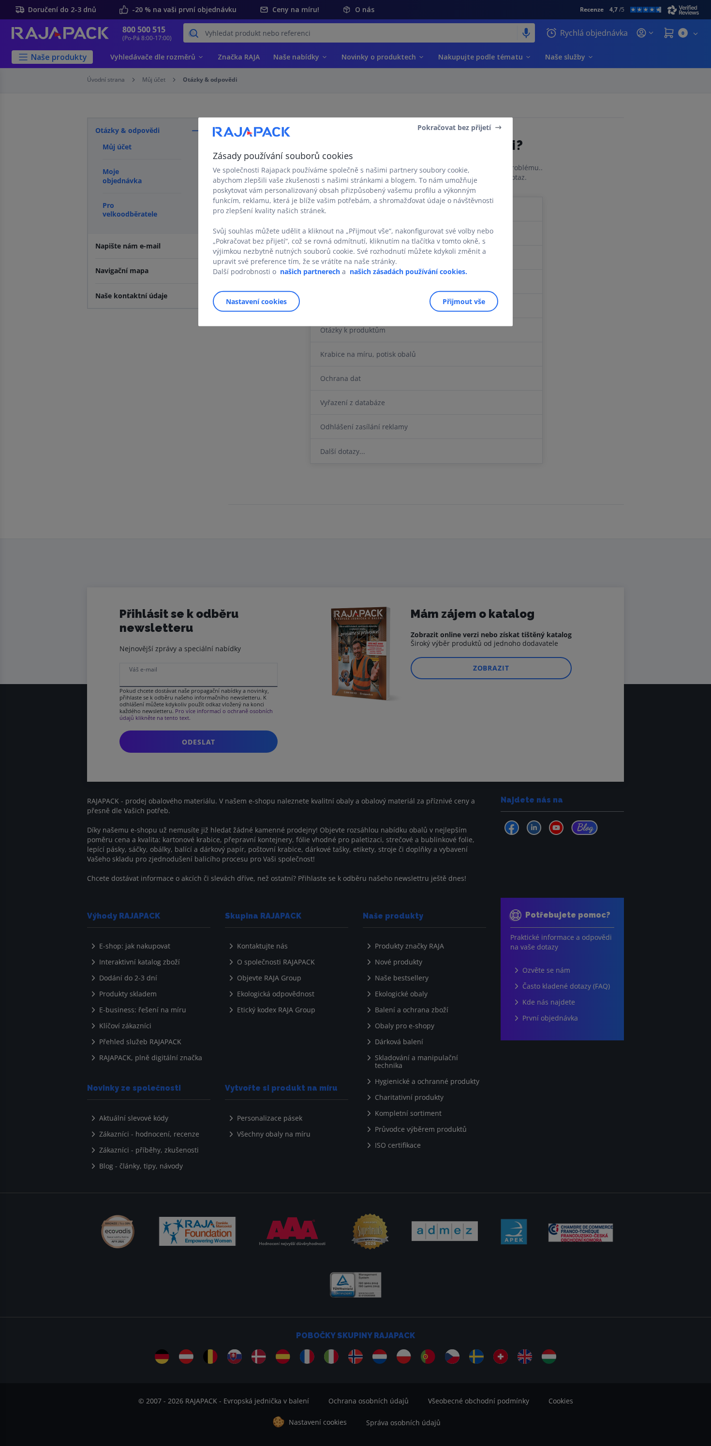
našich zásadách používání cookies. (408, 271)
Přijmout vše (464, 301)
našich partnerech (310, 271)
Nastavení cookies (256, 301)
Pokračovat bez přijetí (454, 126)
